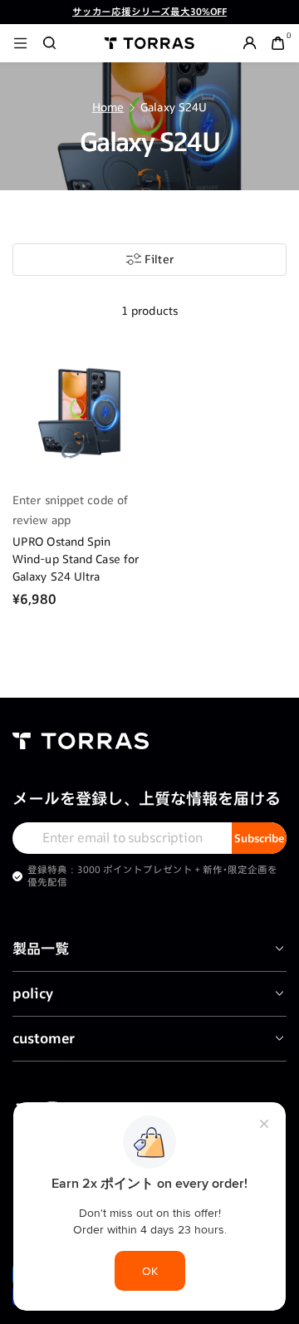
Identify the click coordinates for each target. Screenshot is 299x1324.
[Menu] (20, 43)
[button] (49, 43)
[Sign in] (249, 43)
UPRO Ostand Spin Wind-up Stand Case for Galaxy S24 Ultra (75, 559)
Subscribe (259, 838)
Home (108, 107)
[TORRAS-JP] (149, 42)
